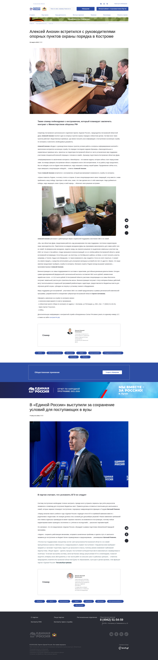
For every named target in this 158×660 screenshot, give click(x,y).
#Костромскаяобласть (55, 353)
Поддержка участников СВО (79, 19)
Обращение (85, 9)
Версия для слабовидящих (120, 3)
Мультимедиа (107, 15)
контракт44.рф (55, 317)
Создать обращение (112, 372)
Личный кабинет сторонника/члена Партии (112, 9)
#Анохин (85, 357)
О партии (32, 15)
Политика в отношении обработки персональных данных (47, 652)
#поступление (64, 601)
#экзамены (89, 601)
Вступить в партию (123, 15)
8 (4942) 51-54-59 (111, 619)
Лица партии (45, 15)
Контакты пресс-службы (63, 622)
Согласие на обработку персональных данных (43, 654)
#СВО (81, 353)
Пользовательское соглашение (39, 649)
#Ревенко (39, 601)
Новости (51, 23)
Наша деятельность (60, 15)
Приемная (93, 15)
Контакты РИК (36, 622)
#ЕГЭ (51, 601)
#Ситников (73, 357)
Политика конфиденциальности (39, 651)
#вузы (76, 601)
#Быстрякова (79, 605)
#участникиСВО (94, 353)
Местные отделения (78, 15)
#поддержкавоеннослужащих (113, 353)
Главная (32, 23)
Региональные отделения (87, 617)
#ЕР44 (40, 353)
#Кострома (70, 353)
